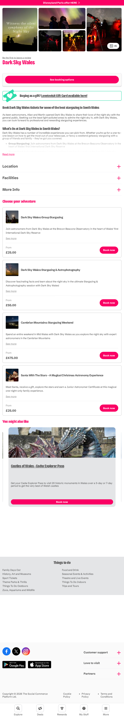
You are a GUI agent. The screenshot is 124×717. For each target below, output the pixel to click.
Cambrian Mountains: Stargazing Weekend (47, 322)
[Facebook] (6, 651)
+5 (115, 45)
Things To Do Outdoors (15, 586)
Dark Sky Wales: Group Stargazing (42, 217)
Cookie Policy (67, 695)
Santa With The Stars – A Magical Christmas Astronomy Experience (62, 375)
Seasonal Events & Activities (77, 574)
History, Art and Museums (16, 574)
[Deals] (40, 708)
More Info (11, 189)
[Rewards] (62, 708)
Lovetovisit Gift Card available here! (64, 96)
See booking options (62, 79)
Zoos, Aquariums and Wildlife (18, 590)
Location (10, 166)
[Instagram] (26, 651)
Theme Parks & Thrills (14, 582)
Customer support (96, 652)
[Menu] (106, 708)
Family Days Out (11, 570)
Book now (109, 250)
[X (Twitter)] (16, 651)
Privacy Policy (86, 695)
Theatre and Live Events (75, 578)
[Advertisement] (62, 533)
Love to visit (92, 663)
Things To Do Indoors (74, 582)
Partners (89, 673)
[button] (16, 57)
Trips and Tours (70, 586)
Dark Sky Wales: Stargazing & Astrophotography (50, 270)
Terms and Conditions (107, 695)
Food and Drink (70, 570)
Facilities (10, 178)
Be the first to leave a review (16, 57)
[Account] (84, 708)
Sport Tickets (9, 578)
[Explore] (18, 708)
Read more (8, 154)
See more (11, 238)
